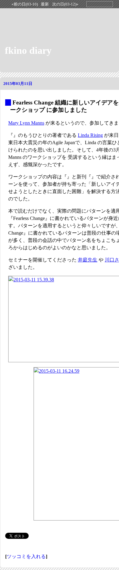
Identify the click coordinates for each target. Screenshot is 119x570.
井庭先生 (87, 259)
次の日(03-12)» (65, 4)
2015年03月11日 (17, 83)
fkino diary (28, 50)
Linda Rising (90, 135)
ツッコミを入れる (26, 556)
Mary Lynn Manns (26, 123)
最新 (45, 4)
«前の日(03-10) (25, 4)
